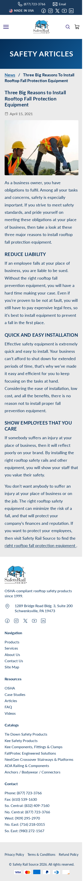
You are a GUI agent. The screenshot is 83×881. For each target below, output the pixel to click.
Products (12, 642)
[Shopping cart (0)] (77, 27)
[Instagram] (50, 11)
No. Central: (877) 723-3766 (27, 812)
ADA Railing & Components (27, 765)
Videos (10, 713)
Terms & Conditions (41, 854)
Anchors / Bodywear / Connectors (32, 772)
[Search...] (68, 27)
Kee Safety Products (21, 740)
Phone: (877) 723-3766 (23, 793)
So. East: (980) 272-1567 (24, 830)
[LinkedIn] (71, 11)
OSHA (10, 688)
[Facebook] (43, 11)
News (10, 74)
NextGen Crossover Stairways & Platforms (39, 759)
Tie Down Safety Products (26, 734)
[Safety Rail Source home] (41, 27)
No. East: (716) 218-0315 (25, 824)
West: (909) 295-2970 (22, 818)
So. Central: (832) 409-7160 (27, 805)
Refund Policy (68, 854)
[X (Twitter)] (57, 11)
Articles (11, 700)
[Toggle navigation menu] (6, 27)
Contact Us (14, 661)
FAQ (8, 707)
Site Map (12, 667)
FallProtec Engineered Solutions (30, 753)
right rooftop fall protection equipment (40, 545)
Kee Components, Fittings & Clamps (33, 747)
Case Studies (15, 694)
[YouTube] (64, 11)
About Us (12, 654)
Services (11, 648)
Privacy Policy (14, 854)
